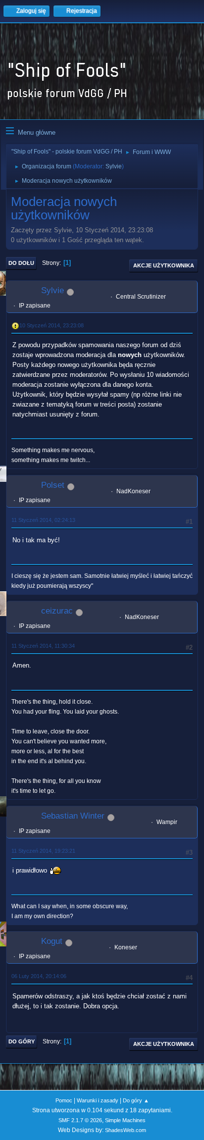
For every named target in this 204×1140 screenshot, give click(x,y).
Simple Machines (125, 1120)
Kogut (51, 941)
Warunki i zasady (97, 1100)
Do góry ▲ (136, 1100)
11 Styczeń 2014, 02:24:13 (43, 520)
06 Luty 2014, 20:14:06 (38, 976)
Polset (52, 485)
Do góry (21, 1041)
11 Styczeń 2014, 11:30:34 (43, 646)
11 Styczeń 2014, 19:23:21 (43, 851)
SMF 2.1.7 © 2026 (80, 1120)
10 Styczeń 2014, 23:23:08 (51, 325)
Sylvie (113, 166)
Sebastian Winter (72, 816)
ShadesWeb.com (125, 1130)
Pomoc (63, 1100)
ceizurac (57, 611)
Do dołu (21, 263)
